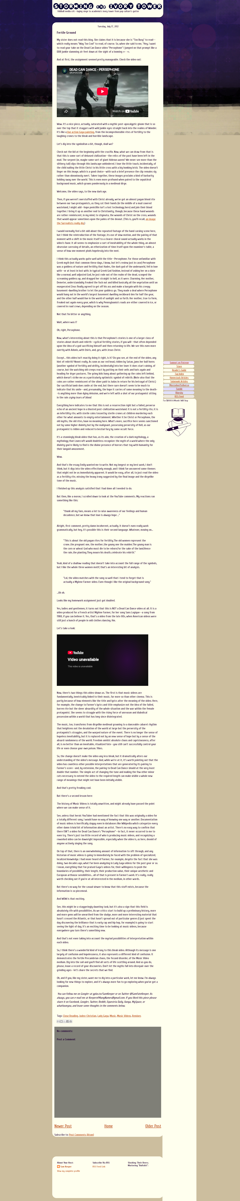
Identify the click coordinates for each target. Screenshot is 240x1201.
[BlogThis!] (61, 1021)
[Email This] (58, 1021)
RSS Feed (179, 396)
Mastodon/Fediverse (179, 385)
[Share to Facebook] (67, 1021)
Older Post (153, 1126)
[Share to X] (64, 1021)
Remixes (136, 1016)
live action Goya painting (80, 132)
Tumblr (179, 388)
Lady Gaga (103, 1016)
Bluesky (179, 392)
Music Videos (124, 1016)
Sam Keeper (66, 1166)
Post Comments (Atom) (81, 1134)
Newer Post (63, 1126)
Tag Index (179, 373)
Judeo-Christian (87, 1016)
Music (113, 1016)
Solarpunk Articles (179, 381)
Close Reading (70, 1016)
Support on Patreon (179, 362)
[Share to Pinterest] (70, 1021)
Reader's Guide (179, 370)
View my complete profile (68, 1171)
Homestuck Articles (179, 377)
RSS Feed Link (99, 1166)
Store (179, 366)
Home (108, 1126)
